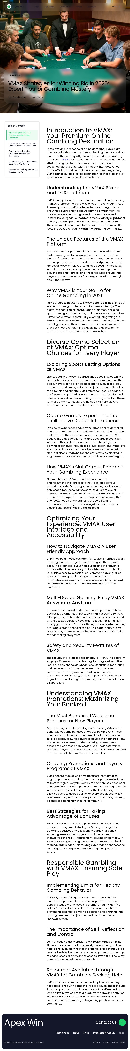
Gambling (15, 75)
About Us (97, 1042)
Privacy (106, 1042)
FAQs (86, 1032)
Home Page (62, 1032)
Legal (122, 1042)
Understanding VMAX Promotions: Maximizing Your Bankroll (23, 162)
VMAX (66, 159)
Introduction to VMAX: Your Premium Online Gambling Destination (20, 135)
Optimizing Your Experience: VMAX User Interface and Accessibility (20, 153)
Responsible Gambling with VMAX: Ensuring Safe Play (23, 170)
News (76, 1032)
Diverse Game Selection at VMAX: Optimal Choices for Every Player (23, 144)
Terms (115, 1042)
